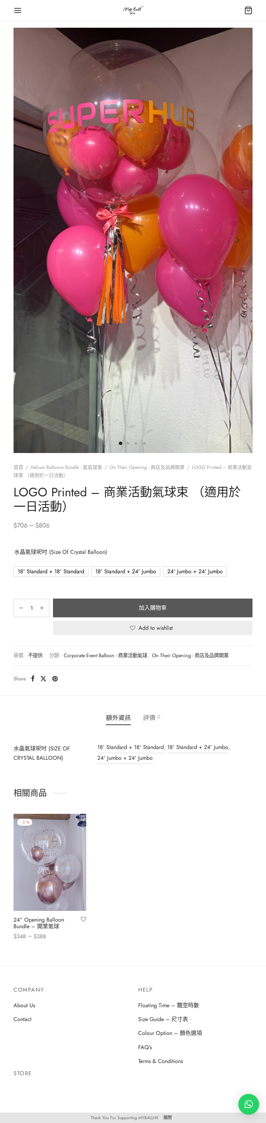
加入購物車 (153, 608)
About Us (24, 1005)
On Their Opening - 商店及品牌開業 (147, 467)
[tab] (118, 718)
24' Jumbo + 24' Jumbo (125, 758)
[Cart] (248, 10)
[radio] (51, 571)
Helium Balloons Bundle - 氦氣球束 (66, 467)
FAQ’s (145, 1047)
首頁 (18, 467)
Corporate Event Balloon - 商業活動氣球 (105, 655)
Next (238, 240)
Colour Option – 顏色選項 (170, 1033)
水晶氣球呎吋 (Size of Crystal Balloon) (60, 552)
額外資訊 (118, 717)
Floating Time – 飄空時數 (168, 1005)
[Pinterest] (55, 679)
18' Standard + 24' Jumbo (197, 747)
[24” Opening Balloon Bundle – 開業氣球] (50, 862)
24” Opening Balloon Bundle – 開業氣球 (39, 923)
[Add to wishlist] (83, 919)
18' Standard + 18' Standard (130, 747)
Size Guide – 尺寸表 (163, 1019)
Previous (28, 240)
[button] (248, 1104)
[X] (43, 679)
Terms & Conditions (160, 1061)
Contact (23, 1019)
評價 (151, 717)
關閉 (167, 1118)
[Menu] (18, 10)
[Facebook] (32, 679)
